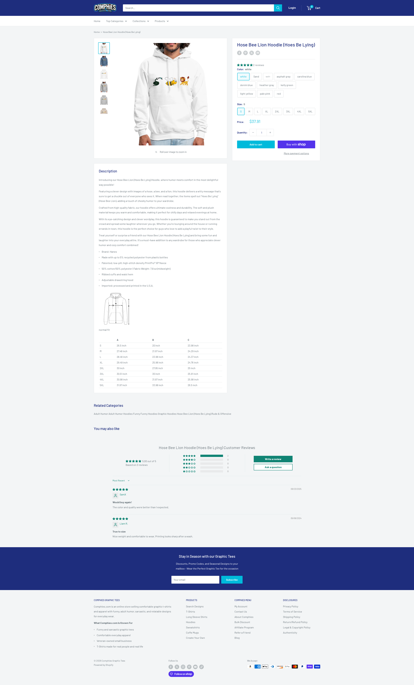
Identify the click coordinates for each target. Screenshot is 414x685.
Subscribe (232, 579)
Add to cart (256, 144)
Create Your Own (195, 637)
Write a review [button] (273, 458)
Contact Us (240, 611)
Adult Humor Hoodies (121, 413)
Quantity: (242, 132)
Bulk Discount (242, 622)
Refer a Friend (242, 632)
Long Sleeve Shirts (196, 616)
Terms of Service (292, 611)
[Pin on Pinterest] (245, 52)
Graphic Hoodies (167, 413)
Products (160, 20)
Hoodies (190, 622)
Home (97, 20)
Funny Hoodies (149, 413)
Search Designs (195, 606)
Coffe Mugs (192, 632)
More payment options (296, 153)
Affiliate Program (244, 627)
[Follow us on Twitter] (177, 667)
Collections (139, 20)
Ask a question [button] (273, 467)
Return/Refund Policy (295, 622)
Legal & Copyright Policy (296, 627)
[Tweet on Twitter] (251, 52)
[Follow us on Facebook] (171, 667)
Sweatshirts (193, 627)
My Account (240, 606)
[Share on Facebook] (239, 52)
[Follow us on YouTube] (195, 667)
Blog (237, 637)
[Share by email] (258, 52)
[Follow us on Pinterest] (189, 667)
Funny (137, 413)
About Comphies (243, 616)
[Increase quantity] (270, 132)
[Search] (278, 7)
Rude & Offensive (221, 413)
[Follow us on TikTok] (201, 667)
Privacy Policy (290, 606)
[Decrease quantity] (253, 132)
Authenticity (290, 632)
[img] (120, 489)
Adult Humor (101, 413)
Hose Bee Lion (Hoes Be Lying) (194, 413)
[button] (245, 64)
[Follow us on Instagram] (183, 667)
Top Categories (114, 20)
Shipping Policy (291, 616)
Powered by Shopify (103, 664)
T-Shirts (190, 611)
